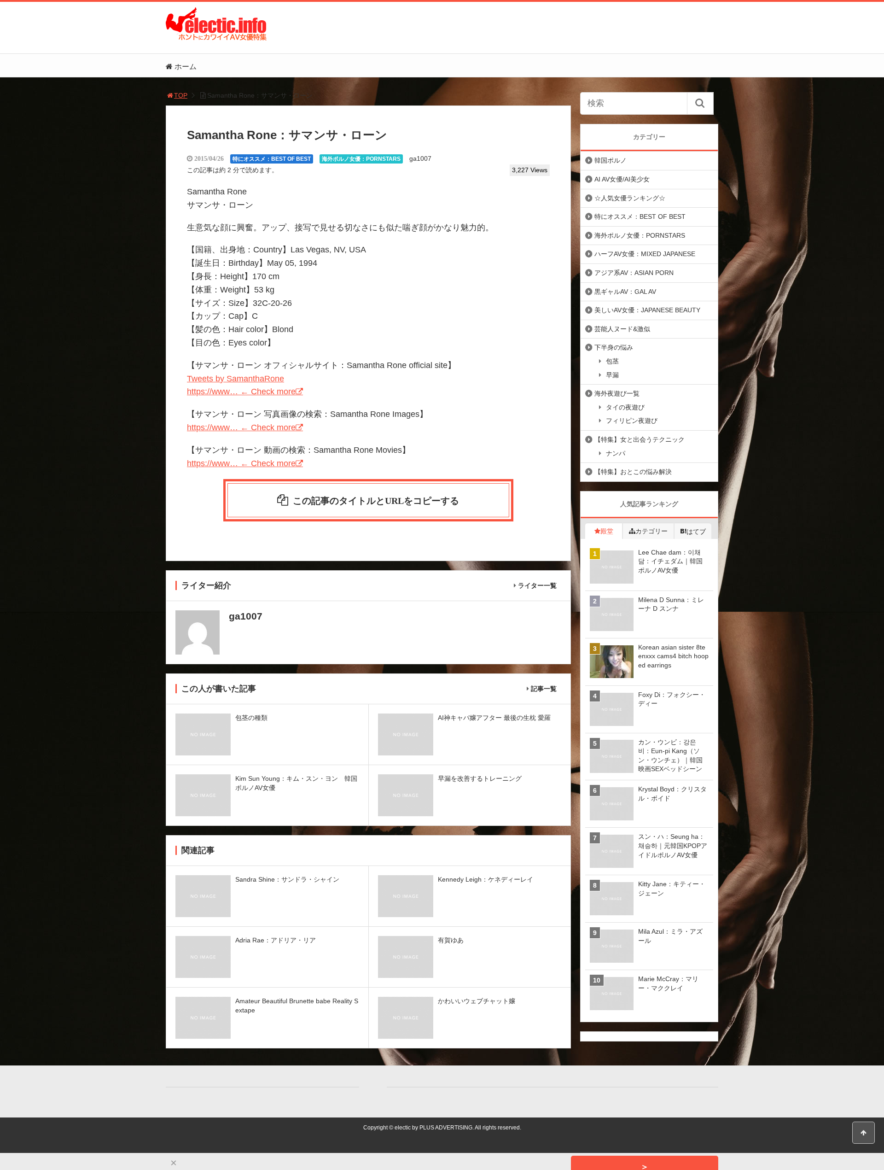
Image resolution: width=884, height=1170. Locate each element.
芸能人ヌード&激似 (622, 329)
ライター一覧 (537, 585)
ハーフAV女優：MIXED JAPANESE (644, 253)
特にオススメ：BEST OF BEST (272, 159)
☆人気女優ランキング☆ (629, 198)
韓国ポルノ (610, 160)
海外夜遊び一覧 (617, 393)
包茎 (612, 361)
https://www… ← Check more (241, 391)
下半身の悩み (613, 347)
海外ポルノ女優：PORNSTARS (361, 159)
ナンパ (615, 453)
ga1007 (420, 158)
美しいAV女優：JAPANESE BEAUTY (647, 310)
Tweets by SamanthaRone (235, 378)
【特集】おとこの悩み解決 (633, 471)
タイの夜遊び (625, 407)
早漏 (612, 375)
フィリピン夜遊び (631, 420)
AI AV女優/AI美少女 (622, 179)
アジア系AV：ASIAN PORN (634, 272)
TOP (180, 95)
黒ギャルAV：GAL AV (625, 291)
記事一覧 (544, 688)
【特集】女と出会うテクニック (639, 439)
